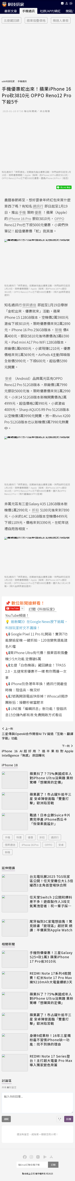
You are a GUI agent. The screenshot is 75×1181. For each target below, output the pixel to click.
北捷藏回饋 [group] (11, 20)
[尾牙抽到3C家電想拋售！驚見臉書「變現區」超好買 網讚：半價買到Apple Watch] (15, 928)
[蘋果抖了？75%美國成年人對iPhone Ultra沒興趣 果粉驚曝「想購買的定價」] (15, 780)
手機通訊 (28, 11)
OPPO (48, 845)
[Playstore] (44, 1156)
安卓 (61, 845)
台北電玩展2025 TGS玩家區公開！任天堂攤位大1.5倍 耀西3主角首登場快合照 (51, 880)
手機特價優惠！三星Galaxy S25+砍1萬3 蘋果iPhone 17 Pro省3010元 (51, 956)
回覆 (68, 1119)
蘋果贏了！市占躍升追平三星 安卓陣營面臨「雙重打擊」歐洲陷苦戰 (51, 798)
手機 (7, 837)
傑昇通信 (10, 845)
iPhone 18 (10, 765)
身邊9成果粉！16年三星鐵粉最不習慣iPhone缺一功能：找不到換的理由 (50, 1039)
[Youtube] (62, 4)
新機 (7, 852)
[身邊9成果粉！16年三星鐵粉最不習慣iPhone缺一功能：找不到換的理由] (15, 1042)
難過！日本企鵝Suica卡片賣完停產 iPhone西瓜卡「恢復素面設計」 (50, 819)
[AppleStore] (50, 1156)
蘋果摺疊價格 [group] (36, 20)
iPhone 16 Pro (30, 845)
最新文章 (10, 11)
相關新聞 (8, 944)
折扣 (42, 837)
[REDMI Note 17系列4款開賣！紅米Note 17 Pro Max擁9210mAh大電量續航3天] (15, 979)
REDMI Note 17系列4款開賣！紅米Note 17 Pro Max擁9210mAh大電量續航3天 (51, 977)
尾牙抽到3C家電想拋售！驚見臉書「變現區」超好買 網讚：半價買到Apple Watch (51, 925)
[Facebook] (24, 1156)
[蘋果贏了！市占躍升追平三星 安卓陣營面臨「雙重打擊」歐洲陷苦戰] (15, 800)
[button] (67, 4)
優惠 (30, 837)
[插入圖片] (60, 1119)
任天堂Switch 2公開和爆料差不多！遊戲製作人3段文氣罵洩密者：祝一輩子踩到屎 (51, 901)
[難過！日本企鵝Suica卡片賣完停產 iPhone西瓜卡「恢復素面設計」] (15, 821)
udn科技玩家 (8, 81)
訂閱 (53, 1164)
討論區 (7, 1080)
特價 (19, 837)
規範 (6, 1119)
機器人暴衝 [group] (61, 20)
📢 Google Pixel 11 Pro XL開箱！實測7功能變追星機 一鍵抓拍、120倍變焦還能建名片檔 (36, 640)
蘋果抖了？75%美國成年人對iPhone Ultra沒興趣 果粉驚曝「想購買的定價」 (51, 777)
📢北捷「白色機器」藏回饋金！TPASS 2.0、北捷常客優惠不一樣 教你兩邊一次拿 (35, 671)
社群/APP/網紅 (50, 11)
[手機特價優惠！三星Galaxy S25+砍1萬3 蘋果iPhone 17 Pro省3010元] (15, 959)
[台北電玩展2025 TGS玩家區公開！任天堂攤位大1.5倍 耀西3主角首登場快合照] (15, 883)
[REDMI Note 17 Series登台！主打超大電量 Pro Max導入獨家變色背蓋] (15, 1062)
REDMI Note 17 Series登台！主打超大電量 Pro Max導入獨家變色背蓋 (51, 1060)
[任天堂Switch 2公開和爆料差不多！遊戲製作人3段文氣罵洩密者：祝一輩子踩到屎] (15, 903)
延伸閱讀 (8, 868)
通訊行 (55, 837)
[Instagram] (30, 1156)
